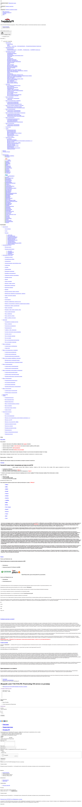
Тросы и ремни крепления (12, 79)
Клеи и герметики (10, 86)
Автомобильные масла (10, 47)
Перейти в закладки (9, 6)
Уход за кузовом (10, 93)
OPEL (9, 199)
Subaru (9, 208)
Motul (9, 197)
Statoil (9, 207)
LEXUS (10, 187)
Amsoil (9, 160)
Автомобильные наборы (11, 53)
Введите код (3, 752)
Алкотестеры (9, 56)
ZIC (8, 219)
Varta (8, 216)
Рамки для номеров (11, 77)
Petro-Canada (13, 200)
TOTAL (10, 212)
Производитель (6, 154)
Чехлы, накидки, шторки (12, 81)
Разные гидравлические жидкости (13, 147)
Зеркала (8, 63)
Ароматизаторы (10, 58)
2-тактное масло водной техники (13, 114)
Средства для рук (10, 91)
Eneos (9, 169)
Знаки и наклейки (10, 64)
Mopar (9, 196)
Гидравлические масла (11, 129)
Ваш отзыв (2, 745)
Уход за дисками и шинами (12, 92)
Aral (8, 161)
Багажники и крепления (11, 59)
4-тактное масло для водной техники (14, 115)
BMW (9, 162)
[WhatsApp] (7, 721)
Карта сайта (5, 781)
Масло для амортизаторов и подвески (12, 403)
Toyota (9, 213)
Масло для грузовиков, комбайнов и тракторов (14, 105)
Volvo (9, 217)
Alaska (9, 159)
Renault (10, 204)
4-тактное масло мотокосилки (10, 354)
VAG (9, 215)
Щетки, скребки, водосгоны (12, 82)
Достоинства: (3, 746)
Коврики (8, 68)
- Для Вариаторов (25, 49)
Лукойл (10, 220)
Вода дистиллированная (11, 139)
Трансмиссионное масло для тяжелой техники (16, 107)
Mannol (10, 191)
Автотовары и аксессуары (11, 51)
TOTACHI (12, 211)
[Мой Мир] (3, 721)
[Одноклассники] (2, 721)
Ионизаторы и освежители (12, 66)
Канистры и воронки (11, 67)
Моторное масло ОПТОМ (5, 799)
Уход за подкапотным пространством (14, 94)
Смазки (7, 128)
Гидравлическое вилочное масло (13, 118)
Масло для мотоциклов (10, 117)
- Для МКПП (32, 49)
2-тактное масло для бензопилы (13, 98)
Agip (8, 156)
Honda (9, 179)
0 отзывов (2, 688)
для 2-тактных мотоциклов (12, 119)
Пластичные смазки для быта (10, 407)
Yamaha (10, 218)
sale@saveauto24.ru (6, 27)
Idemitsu (10, 182)
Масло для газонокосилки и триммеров (13, 100)
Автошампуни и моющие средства (13, 85)
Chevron (10, 167)
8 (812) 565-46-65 (6, 26)
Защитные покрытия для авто (12, 143)
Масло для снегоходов (10, 123)
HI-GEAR (11, 178)
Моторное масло (10, 48)
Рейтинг (2, 750)
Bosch (9, 163)
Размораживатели (10, 88)
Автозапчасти (8, 42)
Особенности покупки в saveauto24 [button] (7, 619)
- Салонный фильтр (11, 240)
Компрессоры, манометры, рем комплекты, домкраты (17, 70)
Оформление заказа (12, 3)
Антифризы (9, 138)
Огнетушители (10, 73)
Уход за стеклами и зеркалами (12, 95)
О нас (12, 799)
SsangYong (12, 206)
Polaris (9, 202)
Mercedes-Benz (14, 193)
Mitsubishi (11, 194)
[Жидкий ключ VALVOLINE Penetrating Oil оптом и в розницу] (15, 686)
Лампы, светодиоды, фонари (12, 71)
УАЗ (8, 222)
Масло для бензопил (9, 96)
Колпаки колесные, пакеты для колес (14, 69)
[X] (4, 721)
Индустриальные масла (11, 130)
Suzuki (9, 210)
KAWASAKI (13, 183)
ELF (8, 168)
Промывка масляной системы (12, 145)
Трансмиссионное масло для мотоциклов (15, 121)
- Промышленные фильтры (12, 239)
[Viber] (5, 721)
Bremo (9, 165)
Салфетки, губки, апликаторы (13, 89)
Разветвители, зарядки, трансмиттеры (14, 76)
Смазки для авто (10, 136)
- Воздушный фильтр (21, 46)
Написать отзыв (8, 688)
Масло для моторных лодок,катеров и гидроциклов (15, 112)
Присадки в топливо (11, 144)
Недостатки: (2, 748)
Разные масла (8, 126)
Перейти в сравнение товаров (11, 9)
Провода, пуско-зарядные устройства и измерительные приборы (19, 75)
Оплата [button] (1, 556)
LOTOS (10, 189)
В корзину (2, 715)
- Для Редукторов (10, 254)
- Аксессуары (13, 46)
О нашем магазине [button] (4, 642)
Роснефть (11, 221)
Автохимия (8, 84)
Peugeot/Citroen (14, 201)
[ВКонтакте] (0, 721)
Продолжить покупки (4, 3)
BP (7, 164)
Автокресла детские (11, 52)
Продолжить (3, 6)
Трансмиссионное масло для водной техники (15, 116)
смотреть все (2, 706)
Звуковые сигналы (10, 62)
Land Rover (12, 186)
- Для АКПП (19, 49)
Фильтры (9, 46)
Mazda (9, 192)
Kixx (8, 184)
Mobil (9, 195)
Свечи (8, 45)
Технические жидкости (10, 137)
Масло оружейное (8, 405)
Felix (8, 170)
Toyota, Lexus (13, 214)
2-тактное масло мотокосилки (10, 352)
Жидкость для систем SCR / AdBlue (14, 142)
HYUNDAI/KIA (8, 181)
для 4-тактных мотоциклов (12, 120)
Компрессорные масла (9, 401)
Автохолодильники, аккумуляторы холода (15, 55)
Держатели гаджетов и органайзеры (14, 61)
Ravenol (10, 203)
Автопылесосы (10, 54)
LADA (9, 185)
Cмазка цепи (9, 99)
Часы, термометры (10, 80)
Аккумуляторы (10, 44)
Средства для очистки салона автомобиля (15, 90)
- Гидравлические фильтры (30, 46)
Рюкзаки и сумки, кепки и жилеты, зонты (15, 78)
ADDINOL (12, 155)
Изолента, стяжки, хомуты (12, 65)
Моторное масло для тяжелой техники (14, 106)
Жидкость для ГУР (10, 141)
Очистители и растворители (12, 87)
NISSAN (10, 198)
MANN (10, 190)
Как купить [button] (2, 439)
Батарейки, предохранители (12, 60)
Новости (4, 150)
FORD (9, 171)
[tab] (41, 439)
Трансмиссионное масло (11, 49)
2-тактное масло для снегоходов (13, 124)
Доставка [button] (2, 462)
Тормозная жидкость (11, 148)
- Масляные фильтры (11, 238)
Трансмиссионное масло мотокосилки (12, 356)
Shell (8, 205)
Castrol (9, 166)
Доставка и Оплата (6, 151)
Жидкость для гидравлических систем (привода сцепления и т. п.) (19, 140)
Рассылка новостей (6, 785)
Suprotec (10, 209)
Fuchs (9, 172)
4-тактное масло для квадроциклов (13, 111)
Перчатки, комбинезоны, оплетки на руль (15, 74)
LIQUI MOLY (13, 188)
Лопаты (8, 72)
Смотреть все (38, 46)
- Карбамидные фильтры (11, 237)
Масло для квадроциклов (10, 109)
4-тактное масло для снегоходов (13, 125)
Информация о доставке (17, 799)
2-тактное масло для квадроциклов (13, 110)
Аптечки (8, 57)
